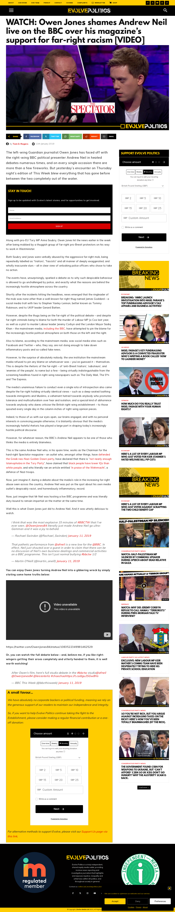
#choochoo (58, 676)
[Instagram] (162, 3)
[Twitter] (153, 3)
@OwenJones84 (36, 525)
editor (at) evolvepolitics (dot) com (92, 887)
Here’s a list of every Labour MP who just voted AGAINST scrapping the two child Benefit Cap (144, 507)
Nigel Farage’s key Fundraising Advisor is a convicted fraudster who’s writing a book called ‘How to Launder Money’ (143, 355)
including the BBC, (55, 328)
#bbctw (86, 554)
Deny (137, 901)
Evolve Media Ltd (83, 909)
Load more (143, 787)
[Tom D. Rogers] (8, 143)
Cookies (131, 907)
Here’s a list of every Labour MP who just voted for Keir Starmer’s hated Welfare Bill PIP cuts (143, 457)
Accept (115, 901)
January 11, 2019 (79, 535)
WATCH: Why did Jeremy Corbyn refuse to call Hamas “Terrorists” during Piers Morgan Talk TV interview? (143, 612)
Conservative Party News (133, 551)
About (145, 907)
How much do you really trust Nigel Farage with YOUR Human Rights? (141, 407)
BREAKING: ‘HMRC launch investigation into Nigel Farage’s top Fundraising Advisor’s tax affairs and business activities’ (142, 302)
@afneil (60, 544)
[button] (169, 888)
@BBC (96, 544)
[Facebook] (148, 3)
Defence (125, 604)
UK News (125, 347)
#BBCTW (83, 522)
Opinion (124, 400)
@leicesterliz (41, 676)
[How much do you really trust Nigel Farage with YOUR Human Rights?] (144, 382)
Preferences (160, 901)
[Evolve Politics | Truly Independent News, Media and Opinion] (89, 11)
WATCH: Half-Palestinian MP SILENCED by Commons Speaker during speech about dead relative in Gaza (143, 559)
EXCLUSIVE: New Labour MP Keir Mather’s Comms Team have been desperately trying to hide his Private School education (141, 665)
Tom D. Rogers (20, 143)
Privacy (138, 907)
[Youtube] (157, 3)
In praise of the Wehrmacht (88, 467)
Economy (125, 294)
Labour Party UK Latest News (135, 657)
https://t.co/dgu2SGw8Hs (81, 676)
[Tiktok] (167, 3)
